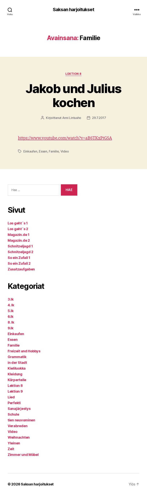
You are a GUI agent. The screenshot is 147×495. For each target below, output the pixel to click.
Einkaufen (30, 151)
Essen (43, 151)
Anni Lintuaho (71, 118)
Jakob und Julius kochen (73, 95)
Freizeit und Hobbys (24, 351)
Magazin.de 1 (18, 235)
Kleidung (15, 374)
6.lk (10, 317)
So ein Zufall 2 (19, 263)
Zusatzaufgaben (21, 269)
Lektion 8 (73, 74)
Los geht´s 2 (18, 229)
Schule (13, 414)
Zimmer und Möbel (23, 455)
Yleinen (14, 443)
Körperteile (17, 380)
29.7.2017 (99, 118)
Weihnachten (19, 437)
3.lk (11, 299)
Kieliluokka (17, 368)
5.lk (11, 311)
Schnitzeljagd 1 (20, 246)
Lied (11, 397)
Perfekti (14, 403)
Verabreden (17, 426)
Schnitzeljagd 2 (20, 252)
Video (64, 151)
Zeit (11, 449)
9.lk (10, 328)
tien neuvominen (21, 420)
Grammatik (17, 357)
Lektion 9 (15, 391)
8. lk (11, 322)
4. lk (11, 305)
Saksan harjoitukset (73, 9)
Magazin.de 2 (19, 240)
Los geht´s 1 (18, 223)
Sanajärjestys (19, 409)
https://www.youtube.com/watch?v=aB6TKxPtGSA (65, 138)
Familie (54, 151)
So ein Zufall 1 (19, 258)
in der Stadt (17, 363)
